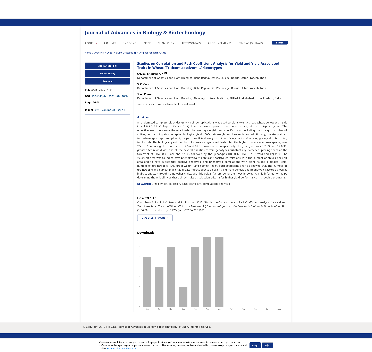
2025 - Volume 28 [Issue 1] (121, 52)
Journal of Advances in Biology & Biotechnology (145, 32)
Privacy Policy (113, 348)
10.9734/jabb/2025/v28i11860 (110, 96)
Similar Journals (251, 43)
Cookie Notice (129, 348)
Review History (107, 73)
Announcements (219, 43)
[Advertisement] (186, 9)
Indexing (129, 43)
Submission (166, 43)
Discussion (107, 81)
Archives (110, 43)
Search (279, 42)
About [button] (89, 43)
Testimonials (191, 43)
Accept (255, 345)
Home (88, 52)
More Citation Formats (154, 217)
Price (147, 43)
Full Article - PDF (108, 65)
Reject (268, 345)
